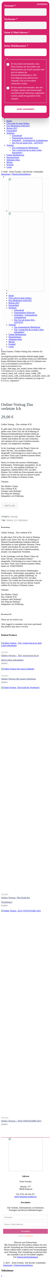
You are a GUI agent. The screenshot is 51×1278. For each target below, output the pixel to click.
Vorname (10, 5)
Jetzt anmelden (25, 109)
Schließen (42, 4)
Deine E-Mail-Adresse (16, 32)
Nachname (10, 19)
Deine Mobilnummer (16, 45)
